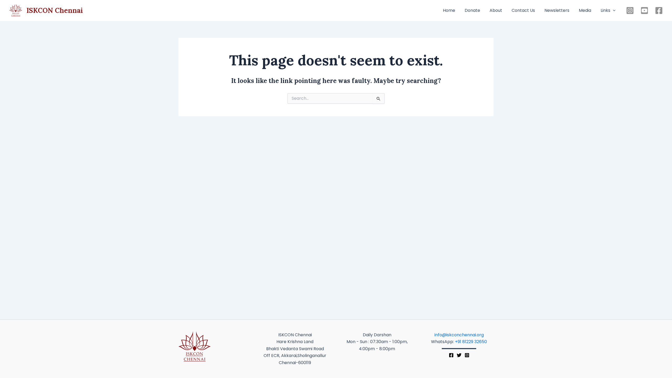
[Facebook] (659, 10)
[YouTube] (644, 10)
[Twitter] (459, 355)
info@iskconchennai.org (459, 335)
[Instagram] (630, 10)
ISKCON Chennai (55, 10)
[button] (613, 10)
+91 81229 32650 (471, 342)
